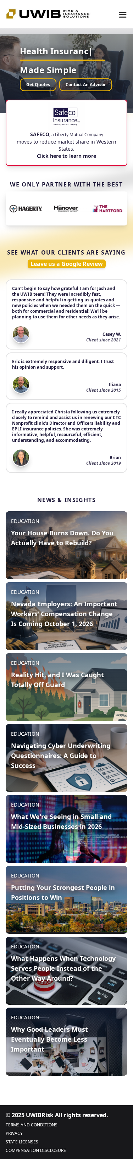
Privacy (14, 1133)
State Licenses (22, 1142)
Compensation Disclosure (36, 1150)
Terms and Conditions (31, 1125)
